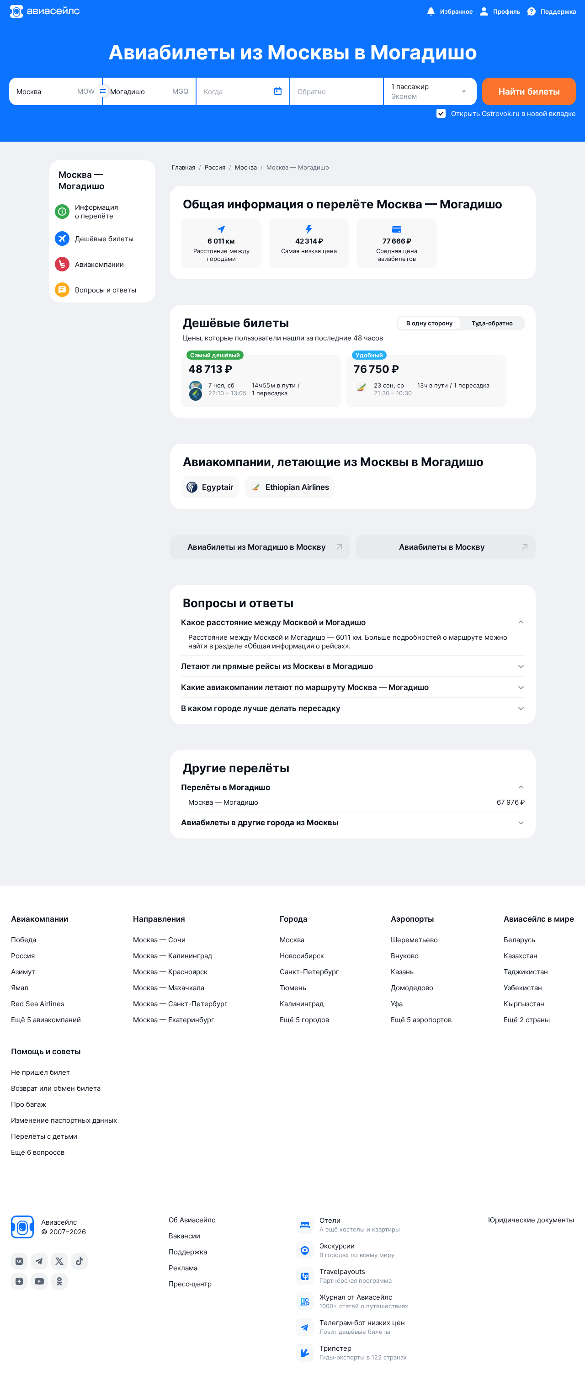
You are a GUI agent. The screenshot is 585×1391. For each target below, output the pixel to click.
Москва (292, 939)
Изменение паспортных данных (64, 1120)
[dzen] (19, 1281)
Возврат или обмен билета (56, 1088)
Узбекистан (523, 987)
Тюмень (293, 987)
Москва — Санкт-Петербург (180, 1003)
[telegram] (39, 1261)
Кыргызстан (524, 1003)
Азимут (23, 971)
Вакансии (184, 1236)
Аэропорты (412, 919)
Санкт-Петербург (309, 971)
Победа (23, 939)
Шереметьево (414, 939)
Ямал (19, 987)
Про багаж (28, 1104)
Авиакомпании (39, 919)
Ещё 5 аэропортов (421, 1019)
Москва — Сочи (159, 939)
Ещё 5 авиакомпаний (46, 1019)
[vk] (19, 1261)
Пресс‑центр (190, 1284)
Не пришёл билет (40, 1072)
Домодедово (412, 987)
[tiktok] (79, 1261)
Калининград (302, 1003)
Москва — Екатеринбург (173, 1019)
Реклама (183, 1268)
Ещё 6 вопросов (37, 1152)
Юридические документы (531, 1220)
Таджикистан (526, 971)
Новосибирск (302, 955)
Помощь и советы (46, 1051)
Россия (23, 955)
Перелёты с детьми (44, 1136)
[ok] (59, 1281)
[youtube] (39, 1281)
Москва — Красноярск (170, 971)
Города (294, 919)
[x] (59, 1261)
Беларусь (519, 939)
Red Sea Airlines (37, 1003)
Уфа (397, 1003)
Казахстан (520, 955)
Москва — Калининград (172, 955)
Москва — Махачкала (168, 987)
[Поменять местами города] (102, 91)
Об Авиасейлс (192, 1220)
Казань (402, 971)
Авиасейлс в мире (539, 919)
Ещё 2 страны (527, 1019)
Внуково (405, 955)
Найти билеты (529, 91)
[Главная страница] (44, 11)
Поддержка (188, 1252)
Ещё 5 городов (304, 1019)
